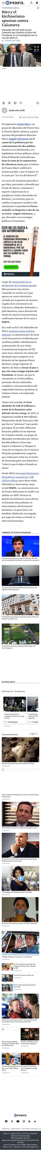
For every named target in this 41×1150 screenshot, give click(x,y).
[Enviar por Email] (21, 103)
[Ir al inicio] (15, 3)
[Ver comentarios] (37, 8)
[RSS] (29, 1121)
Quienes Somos (15, 1129)
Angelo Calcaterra (18, 138)
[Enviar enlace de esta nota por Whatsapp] (15, 103)
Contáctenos (25, 1129)
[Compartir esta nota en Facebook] (4, 103)
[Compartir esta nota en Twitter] (9, 103)
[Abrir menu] (3, 3)
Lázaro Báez (23, 124)
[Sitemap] (35, 1121)
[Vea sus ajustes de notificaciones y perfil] (37, 3)
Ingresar (31, 3)
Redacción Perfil (17, 110)
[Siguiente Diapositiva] (37, 709)
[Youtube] (18, 1121)
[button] (20, 57)
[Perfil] (20, 1116)
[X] (12, 1121)
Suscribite (11, 267)
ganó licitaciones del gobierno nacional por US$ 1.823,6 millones (20, 477)
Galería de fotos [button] (12, 40)
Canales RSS (6, 1129)
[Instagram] (24, 1121)
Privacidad (34, 1129)
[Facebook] (6, 1121)
